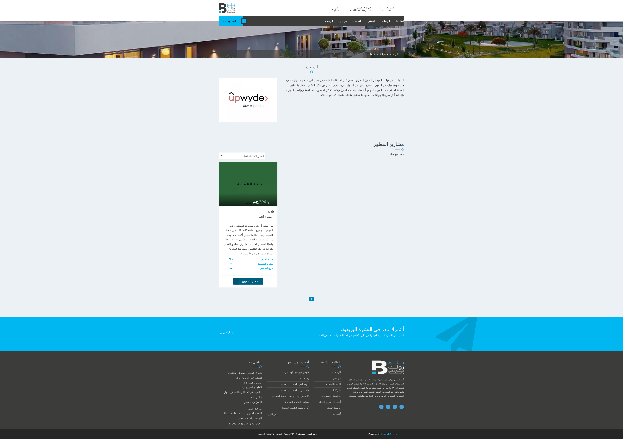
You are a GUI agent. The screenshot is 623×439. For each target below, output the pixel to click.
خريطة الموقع (334, 407)
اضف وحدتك (229, 21)
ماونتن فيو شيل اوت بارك (296, 372)
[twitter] (388, 407)
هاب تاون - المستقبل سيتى (295, 390)
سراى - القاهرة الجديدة (297, 402)
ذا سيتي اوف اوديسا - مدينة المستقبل (290, 396)
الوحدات (386, 21)
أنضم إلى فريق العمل (330, 402)
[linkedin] (395, 407)
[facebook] (381, 407)
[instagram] (401, 407)
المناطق (372, 21)
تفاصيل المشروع (250, 281)
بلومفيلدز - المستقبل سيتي (295, 384)
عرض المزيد (273, 414)
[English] (342, 10)
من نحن (343, 21)
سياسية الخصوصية (331, 396)
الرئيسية (329, 21)
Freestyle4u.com (389, 434)
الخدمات (357, 21)
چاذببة (271, 211)
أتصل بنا (400, 21)
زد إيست (304, 378)
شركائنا (337, 390)
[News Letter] (292, 333)
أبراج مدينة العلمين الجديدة (295, 407)
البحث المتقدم (333, 384)
